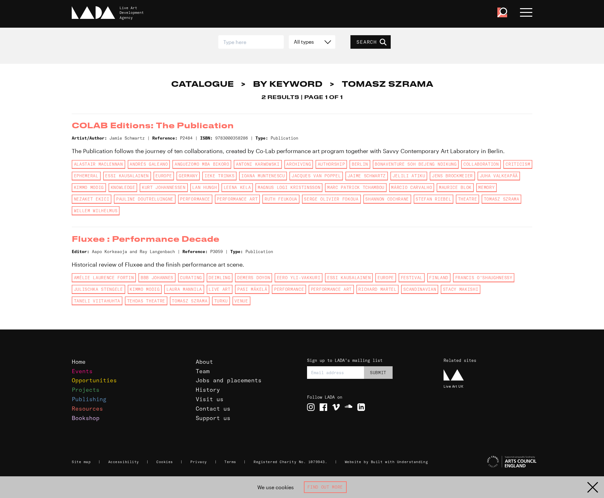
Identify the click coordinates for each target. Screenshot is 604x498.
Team (203, 371)
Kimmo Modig (89, 187)
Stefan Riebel (433, 199)
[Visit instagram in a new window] (311, 407)
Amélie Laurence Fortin (104, 277)
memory (486, 187)
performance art (237, 199)
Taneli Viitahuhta (97, 300)
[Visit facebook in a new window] (323, 407)
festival (411, 277)
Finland (438, 277)
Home (79, 361)
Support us (213, 418)
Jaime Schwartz (367, 175)
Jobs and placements (228, 380)
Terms (230, 462)
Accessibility (123, 462)
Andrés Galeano (149, 164)
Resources (87, 408)
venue (241, 300)
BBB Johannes (157, 277)
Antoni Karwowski (258, 164)
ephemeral (86, 175)
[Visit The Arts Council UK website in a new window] (490, 462)
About (204, 361)
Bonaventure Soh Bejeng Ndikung (415, 164)
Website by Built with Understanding (386, 462)
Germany (188, 175)
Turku (221, 300)
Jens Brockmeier (452, 175)
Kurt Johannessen (164, 187)
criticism (518, 164)
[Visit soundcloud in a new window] (348, 407)
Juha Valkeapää (499, 175)
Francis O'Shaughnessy (483, 277)
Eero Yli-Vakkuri (299, 277)
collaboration (481, 164)
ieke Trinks (219, 175)
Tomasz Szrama (501, 199)
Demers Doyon (253, 277)
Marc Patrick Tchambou (355, 187)
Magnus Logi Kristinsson (289, 187)
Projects (85, 389)
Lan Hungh (204, 187)
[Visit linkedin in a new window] (361, 407)
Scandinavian (419, 289)
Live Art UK (453, 386)
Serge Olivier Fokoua (331, 199)
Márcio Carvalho (411, 187)
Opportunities (94, 380)
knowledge (123, 187)
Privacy (198, 462)
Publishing (89, 399)
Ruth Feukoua (281, 199)
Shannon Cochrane (387, 199)
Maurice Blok (455, 187)
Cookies (164, 462)
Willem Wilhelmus (96, 210)
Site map (81, 462)
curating (191, 277)
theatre (467, 199)
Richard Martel (377, 289)
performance (195, 199)
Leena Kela (237, 187)
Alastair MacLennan (98, 164)
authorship (331, 164)
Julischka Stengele (98, 289)
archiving (298, 164)
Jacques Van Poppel (316, 175)
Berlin (360, 164)
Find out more (325, 487)
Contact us (213, 408)
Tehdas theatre (146, 300)
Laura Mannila (184, 289)
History (208, 389)
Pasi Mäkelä (252, 289)
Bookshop (85, 418)
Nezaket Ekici (91, 199)
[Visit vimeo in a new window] (336, 407)
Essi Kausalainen (127, 175)
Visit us (209, 399)
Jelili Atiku (409, 175)
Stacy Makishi (460, 289)
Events (82, 371)
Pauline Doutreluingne (144, 199)
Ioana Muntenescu (263, 175)
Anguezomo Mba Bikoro (202, 164)
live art (219, 289)
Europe (163, 175)
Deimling (219, 277)
